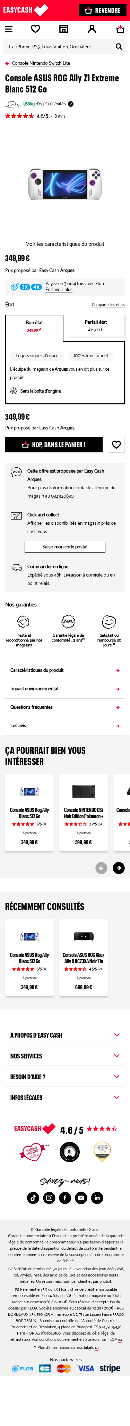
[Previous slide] (101, 868)
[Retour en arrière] (8, 62)
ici (120, 1339)
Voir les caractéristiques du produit (65, 244)
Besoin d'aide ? (27, 1076)
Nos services (26, 1055)
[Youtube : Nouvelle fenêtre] (81, 1198)
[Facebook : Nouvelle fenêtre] (65, 1198)
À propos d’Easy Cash (36, 1034)
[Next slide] (119, 868)
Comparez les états (108, 305)
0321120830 (62, 496)
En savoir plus (58, 290)
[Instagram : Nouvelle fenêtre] (49, 1198)
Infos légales (26, 1096)
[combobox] (65, 46)
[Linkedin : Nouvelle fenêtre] (97, 1198)
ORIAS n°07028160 (45, 1333)
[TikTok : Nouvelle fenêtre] (33, 1198)
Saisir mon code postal (65, 547)
